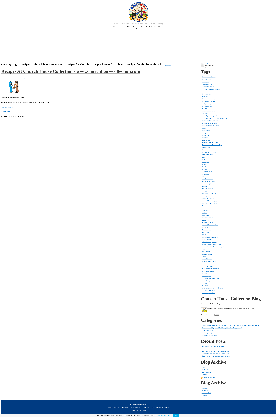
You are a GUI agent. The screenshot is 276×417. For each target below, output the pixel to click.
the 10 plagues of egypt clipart (210, 116)
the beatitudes (206, 273)
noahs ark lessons (207, 220)
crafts (203, 159)
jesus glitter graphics (208, 198)
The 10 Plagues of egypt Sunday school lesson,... (216, 356)
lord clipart (205, 210)
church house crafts (207, 154)
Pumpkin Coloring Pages (139, 24)
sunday (204, 256)
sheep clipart (205, 113)
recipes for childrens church (210, 237)
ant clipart (205, 133)
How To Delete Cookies (165, 415)
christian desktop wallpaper (210, 99)
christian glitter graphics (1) (210, 335)
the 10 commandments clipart (210, 268)
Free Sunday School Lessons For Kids (213, 346)
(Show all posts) (168, 65)
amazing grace (206, 130)
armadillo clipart (206, 135)
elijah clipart (205, 169)
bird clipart (205, 96)
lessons (204, 208)
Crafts (121, 26)
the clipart (205, 285)
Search (138, 29)
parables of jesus (206, 227)
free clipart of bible (207, 179)
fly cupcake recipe (207, 171)
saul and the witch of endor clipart (212, 244)
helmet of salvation (207, 188)
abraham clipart (206, 94)
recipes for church (207, 239)
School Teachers (150, 26)
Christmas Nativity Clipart (209, 349)
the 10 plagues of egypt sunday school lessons (215, 118)
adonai (203, 128)
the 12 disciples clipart (208, 271)
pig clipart (205, 108)
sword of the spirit (207, 259)
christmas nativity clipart (209, 152)
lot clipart (204, 213)
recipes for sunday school (209, 242)
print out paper (206, 232)
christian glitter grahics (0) (209, 333)
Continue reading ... (7, 107)
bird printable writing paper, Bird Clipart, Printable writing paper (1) (222, 328)
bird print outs (206, 140)
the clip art (205, 283)
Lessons (152, 24)
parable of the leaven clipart (210, 225)
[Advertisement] (52, 35)
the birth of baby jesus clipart (210, 278)
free (203, 176)
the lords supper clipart (208, 293)
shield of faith (206, 251)
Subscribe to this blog (209, 377)
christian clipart (206, 79)
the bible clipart (206, 276)
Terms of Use (143, 410)
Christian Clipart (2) (207, 330)
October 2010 (205, 369)
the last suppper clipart (208, 290)
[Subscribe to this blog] (202, 378)
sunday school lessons (208, 86)
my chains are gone (207, 217)
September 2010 (206, 372)
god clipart (205, 186)
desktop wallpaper (207, 103)
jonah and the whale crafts (209, 203)
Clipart (141, 26)
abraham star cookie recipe (209, 123)
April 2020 (205, 367)
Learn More (157, 415)
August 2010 (205, 374)
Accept (176, 415)
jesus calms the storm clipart (210, 193)
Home (116, 24)
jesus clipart (205, 82)
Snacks (127, 26)
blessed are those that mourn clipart (212, 145)
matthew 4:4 (205, 215)
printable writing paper (208, 111)
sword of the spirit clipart (209, 261)
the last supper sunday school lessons (212, 288)
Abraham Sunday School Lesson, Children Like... (216, 353)
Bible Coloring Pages (114, 407)
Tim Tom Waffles (156, 407)
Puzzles (134, 26)
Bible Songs (146, 407)
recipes (24, 78)
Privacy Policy (135, 410)
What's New (124, 24)
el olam (204, 164)
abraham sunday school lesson (210, 125)
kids (203, 205)
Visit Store (166, 407)
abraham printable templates (210, 120)
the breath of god (207, 281)
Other (160, 26)
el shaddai (205, 167)
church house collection (208, 77)
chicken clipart (206, 147)
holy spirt (204, 191)
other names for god (207, 222)
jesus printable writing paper (210, 200)
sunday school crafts (208, 84)
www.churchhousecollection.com (211, 89)
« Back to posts (5, 111)
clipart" (204, 157)
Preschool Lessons (136, 407)
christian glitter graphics (209, 101)
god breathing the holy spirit (210, 184)
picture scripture (206, 230)
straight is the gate (207, 254)
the (202, 264)
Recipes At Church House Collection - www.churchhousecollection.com (70, 71)
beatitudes (205, 137)
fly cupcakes (205, 174)
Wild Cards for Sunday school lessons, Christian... (216, 351)
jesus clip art (205, 196)
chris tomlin (205, 150)
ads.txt (206, 63)
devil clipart (205, 162)
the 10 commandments (208, 266)
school (203, 249)
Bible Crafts (125, 407)
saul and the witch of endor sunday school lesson (216, 247)
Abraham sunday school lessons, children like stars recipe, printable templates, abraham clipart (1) (230, 325)
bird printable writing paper (210, 142)
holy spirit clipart (207, 106)
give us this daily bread (208, 181)
